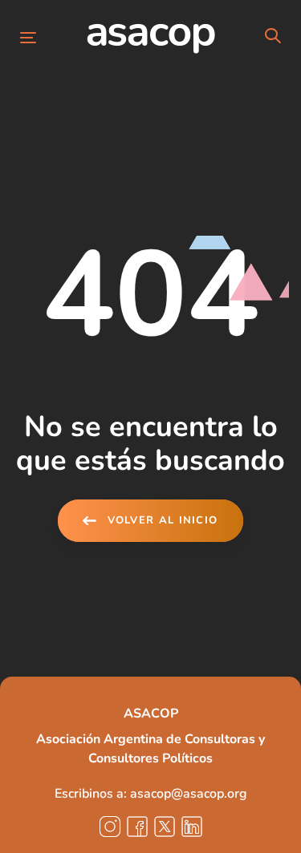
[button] (273, 36)
